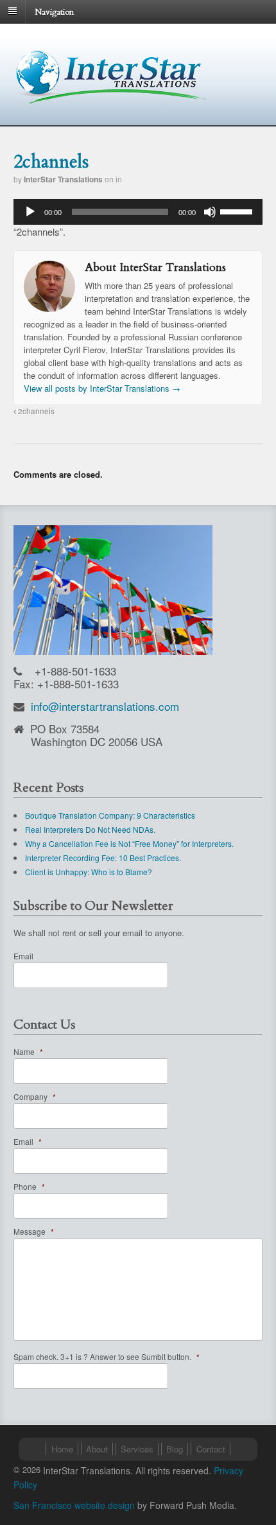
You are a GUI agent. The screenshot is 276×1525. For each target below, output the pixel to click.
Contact (210, 1449)
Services (137, 1449)
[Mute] (209, 211)
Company (34, 1096)
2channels (35, 411)
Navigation (54, 11)
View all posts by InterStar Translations (102, 388)
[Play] (30, 211)
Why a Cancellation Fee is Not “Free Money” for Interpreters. (129, 843)
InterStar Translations (63, 179)
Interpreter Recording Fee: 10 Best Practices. (103, 857)
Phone (29, 1186)
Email (23, 955)
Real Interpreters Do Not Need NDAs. (90, 829)
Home (62, 1449)
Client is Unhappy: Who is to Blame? (88, 871)
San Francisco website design (74, 1505)
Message (33, 1231)
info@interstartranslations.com (105, 706)
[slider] (238, 210)
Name (28, 1051)
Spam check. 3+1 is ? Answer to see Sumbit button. (106, 1356)
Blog (174, 1449)
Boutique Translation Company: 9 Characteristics (110, 815)
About (97, 1449)
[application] (138, 212)
